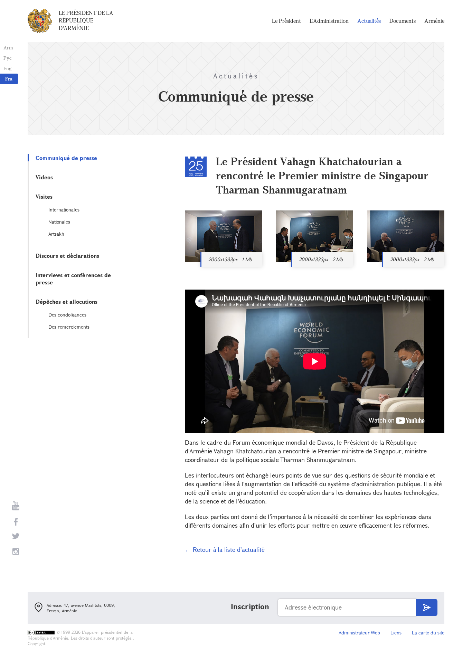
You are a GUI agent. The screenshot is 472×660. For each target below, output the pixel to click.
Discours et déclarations (67, 255)
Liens (396, 632)
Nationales (59, 221)
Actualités (369, 21)
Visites (44, 196)
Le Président (286, 21)
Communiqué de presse (66, 157)
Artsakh (56, 233)
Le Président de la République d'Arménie (86, 20)
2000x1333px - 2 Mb (321, 259)
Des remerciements (68, 326)
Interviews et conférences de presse (73, 278)
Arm (8, 47)
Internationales (63, 209)
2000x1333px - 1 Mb (230, 259)
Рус (7, 58)
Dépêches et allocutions (66, 301)
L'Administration (329, 21)
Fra (8, 78)
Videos (44, 177)
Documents (402, 21)
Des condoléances (67, 314)
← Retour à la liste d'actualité (225, 549)
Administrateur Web (359, 632)
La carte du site (428, 632)
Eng (7, 68)
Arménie (434, 21)
